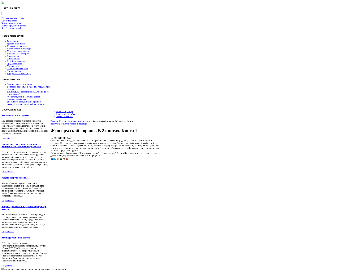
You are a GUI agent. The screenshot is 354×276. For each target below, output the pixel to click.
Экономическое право (17, 68)
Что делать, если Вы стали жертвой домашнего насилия (24, 98)
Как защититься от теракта (15, 115)
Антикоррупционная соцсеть (16, 238)
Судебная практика (16, 61)
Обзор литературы (64, 116)
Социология (13, 56)
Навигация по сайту (65, 114)
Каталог (63, 121)
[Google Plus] (67, 159)
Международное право (18, 51)
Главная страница (64, 111)
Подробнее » (8, 138)
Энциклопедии (14, 71)
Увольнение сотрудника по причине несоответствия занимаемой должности (26, 103)
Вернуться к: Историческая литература (68, 124)
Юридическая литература (19, 73)
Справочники (13, 58)
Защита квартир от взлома (19, 84)
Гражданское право (16, 44)
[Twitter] (55, 159)
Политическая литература (19, 53)
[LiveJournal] (64, 159)
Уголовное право (15, 66)
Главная (54, 121)
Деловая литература (16, 46)
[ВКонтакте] (52, 159)
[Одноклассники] (58, 159)
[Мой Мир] (61, 159)
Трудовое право (14, 63)
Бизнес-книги (13, 41)
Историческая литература (19, 49)
